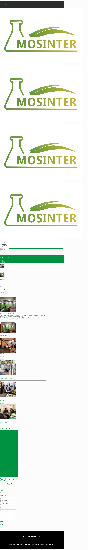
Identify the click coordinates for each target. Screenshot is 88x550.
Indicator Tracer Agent (5, 442)
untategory (4, 471)
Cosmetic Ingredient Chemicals (7, 443)
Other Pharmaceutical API (8, 456)
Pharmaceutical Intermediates (8, 454)
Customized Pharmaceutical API (9, 455)
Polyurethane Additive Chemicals (7, 439)
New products (4, 472)
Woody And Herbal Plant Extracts (7, 445)
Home (3, 260)
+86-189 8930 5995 (5, 2)
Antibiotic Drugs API (7, 461)
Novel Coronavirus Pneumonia (6, 473)
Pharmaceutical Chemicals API (6, 453)
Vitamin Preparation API (5, 470)
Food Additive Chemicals (6, 444)
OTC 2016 (3, 262)
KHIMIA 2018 (3, 422)
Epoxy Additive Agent (5, 441)
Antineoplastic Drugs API (8, 462)
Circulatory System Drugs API (8, 463)
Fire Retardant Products (5, 440)
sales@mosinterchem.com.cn (6, 4)
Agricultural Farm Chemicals (6, 446)
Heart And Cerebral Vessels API (9, 464)
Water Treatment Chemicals (6, 437)
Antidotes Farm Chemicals (8, 447)
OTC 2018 (2, 400)
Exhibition (3, 261)
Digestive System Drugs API (8, 459)
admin (5, 291)
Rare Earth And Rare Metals (6, 431)
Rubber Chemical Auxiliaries (6, 438)
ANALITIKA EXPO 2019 (6, 378)
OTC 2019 (2, 356)
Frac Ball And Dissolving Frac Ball (7, 430)
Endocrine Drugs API (7, 458)
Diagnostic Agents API (7, 460)
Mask (3, 474)
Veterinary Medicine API (7, 457)
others (3, 469)
